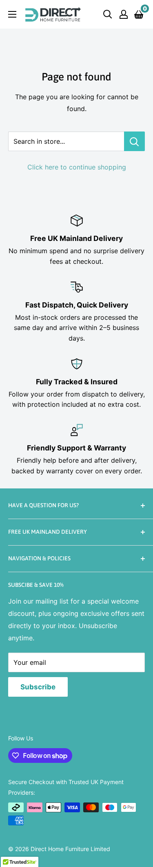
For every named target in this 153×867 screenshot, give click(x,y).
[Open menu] (12, 14)
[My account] (124, 14)
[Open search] (107, 14)
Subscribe (37, 687)
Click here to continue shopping (76, 167)
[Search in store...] (134, 141)
